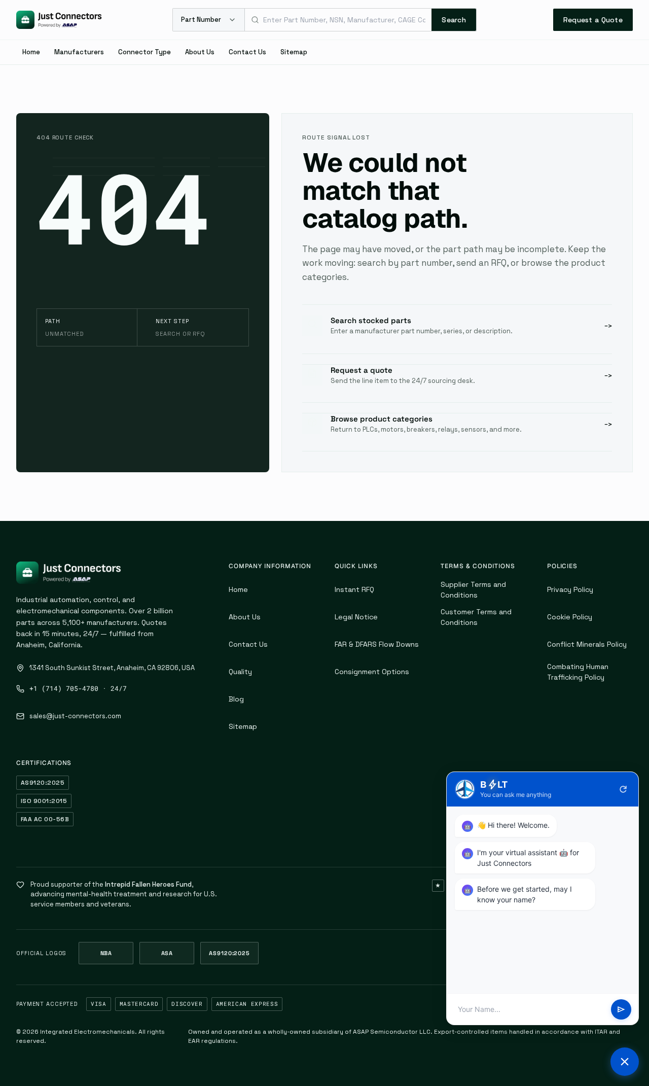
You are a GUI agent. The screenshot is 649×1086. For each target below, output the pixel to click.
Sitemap (293, 52)
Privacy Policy (570, 589)
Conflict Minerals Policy (587, 644)
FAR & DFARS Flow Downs (377, 644)
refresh (623, 789)
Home (31, 52)
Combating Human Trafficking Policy (577, 672)
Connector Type (144, 52)
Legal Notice (356, 616)
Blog (236, 699)
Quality (240, 671)
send (621, 1009)
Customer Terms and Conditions (476, 617)
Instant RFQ (354, 589)
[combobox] (338, 20)
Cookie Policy (569, 616)
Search (454, 19)
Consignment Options (372, 671)
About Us (199, 52)
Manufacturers (79, 52)
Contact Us (247, 52)
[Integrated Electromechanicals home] (59, 20)
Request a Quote (593, 19)
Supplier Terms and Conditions (473, 590)
